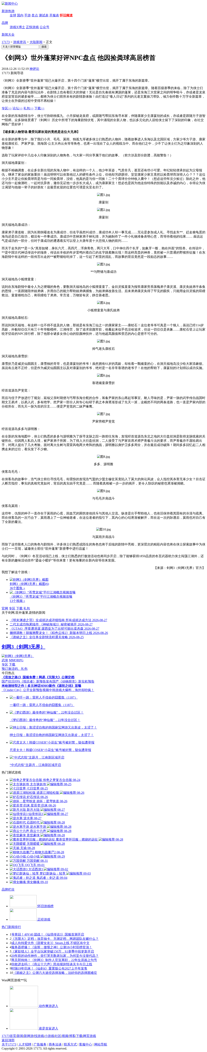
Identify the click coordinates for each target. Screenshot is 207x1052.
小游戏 (49, 1036)
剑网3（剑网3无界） (23, 646)
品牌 (5, 23)
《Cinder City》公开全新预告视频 (25, 690)
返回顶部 (8, 1040)
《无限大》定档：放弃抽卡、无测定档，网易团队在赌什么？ (55, 938)
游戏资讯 (19, 42)
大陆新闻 (36, 42)
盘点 (35, 15)
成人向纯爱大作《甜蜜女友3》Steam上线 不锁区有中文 (50, 943)
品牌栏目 (8, 889)
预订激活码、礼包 (14, 668)
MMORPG (16, 660)
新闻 (20, 1036)
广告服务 (40, 1044)
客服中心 (85, 1044)
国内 (20, 15)
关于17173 (9, 1044)
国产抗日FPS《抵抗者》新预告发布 (27, 681)
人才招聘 (24, 1044)
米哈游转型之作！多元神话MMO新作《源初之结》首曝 (41, 685)
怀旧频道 (66, 15)
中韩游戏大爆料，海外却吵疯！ (71, 690)
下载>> (39, 108)
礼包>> (28, 108)
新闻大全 (8, 34)
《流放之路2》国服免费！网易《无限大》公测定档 (38, 677)
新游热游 (8, 11)
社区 (58, 1036)
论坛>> (18, 108)
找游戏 (39, 1036)
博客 (72, 1036)
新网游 (29, 1036)
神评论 (34, 68)
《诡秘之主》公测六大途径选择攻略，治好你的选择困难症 (55, 972)
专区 (12, 608)
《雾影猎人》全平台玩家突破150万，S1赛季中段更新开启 (52, 951)
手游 (27, 15)
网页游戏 (89, 1036)
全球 (13, 15)
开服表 (54, 15)
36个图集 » (17, 588)
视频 (65, 1036)
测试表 (44, 15)
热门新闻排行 (11, 927)
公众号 (44, 27)
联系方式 (70, 1044)
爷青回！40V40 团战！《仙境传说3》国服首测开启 (47, 934)
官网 (5, 608)
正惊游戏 (32, 27)
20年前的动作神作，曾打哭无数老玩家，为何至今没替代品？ (55, 955)
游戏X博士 (17, 27)
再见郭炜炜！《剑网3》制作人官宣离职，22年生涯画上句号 (54, 960)
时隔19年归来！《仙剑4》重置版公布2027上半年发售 (49, 968)
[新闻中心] (10, 3)
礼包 (26, 608)
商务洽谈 (55, 1044)
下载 (19, 608)
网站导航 (100, 1044)
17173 (6, 42)
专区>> (7, 108)
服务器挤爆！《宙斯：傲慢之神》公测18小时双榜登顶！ (51, 947)
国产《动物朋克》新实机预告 (73, 681)
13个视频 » (17, 601)
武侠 (5, 660)
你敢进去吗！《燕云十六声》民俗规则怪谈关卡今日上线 (51, 964)
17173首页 (9, 1036)
